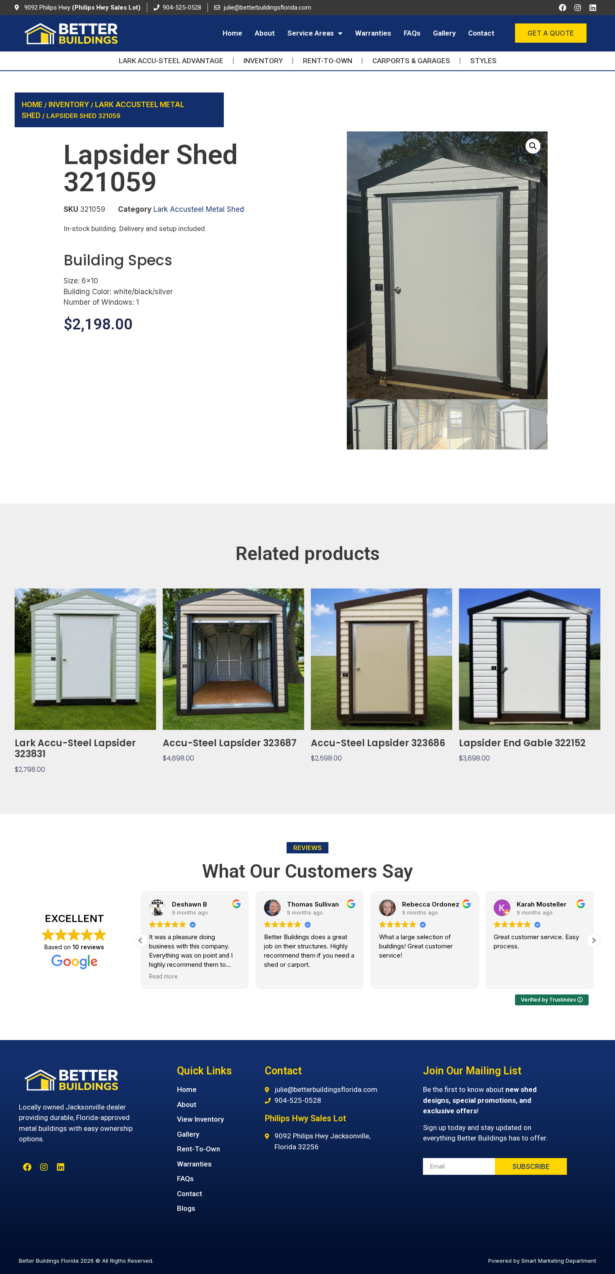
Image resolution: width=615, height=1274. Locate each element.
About (265, 33)
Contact (481, 33)
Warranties (373, 33)
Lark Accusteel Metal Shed (199, 209)
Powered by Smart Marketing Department (542, 1260)
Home (232, 33)
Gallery (444, 33)
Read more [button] (163, 976)
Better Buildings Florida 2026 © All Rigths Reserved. (86, 1260)
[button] (533, 146)
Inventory (69, 104)
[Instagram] (577, 7)
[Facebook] (562, 7)
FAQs (412, 33)
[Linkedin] (592, 7)
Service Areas (310, 33)
